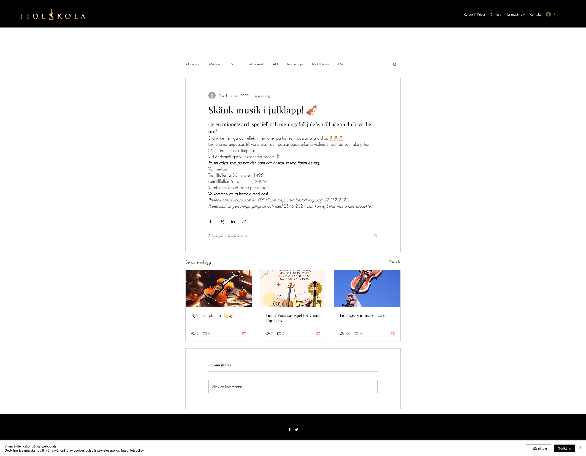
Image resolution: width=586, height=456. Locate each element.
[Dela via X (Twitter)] (222, 221)
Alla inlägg (192, 64)
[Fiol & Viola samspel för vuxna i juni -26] (293, 288)
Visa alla (395, 261)
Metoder (215, 64)
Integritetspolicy (132, 450)
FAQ (275, 64)
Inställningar (538, 448)
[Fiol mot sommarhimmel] (367, 288)
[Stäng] (580, 448)
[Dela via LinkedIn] (233, 221)
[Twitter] (296, 429)
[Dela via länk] (244, 221)
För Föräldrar (320, 64)
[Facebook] (289, 429)
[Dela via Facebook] (210, 221)
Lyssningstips (295, 64)
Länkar (234, 64)
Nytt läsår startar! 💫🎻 (212, 315)
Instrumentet (255, 64)
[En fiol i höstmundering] (219, 288)
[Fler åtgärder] (375, 95)
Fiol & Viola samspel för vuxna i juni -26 (293, 318)
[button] (474, 14)
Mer (341, 64)
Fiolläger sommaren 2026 (363, 315)
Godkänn (564, 448)
